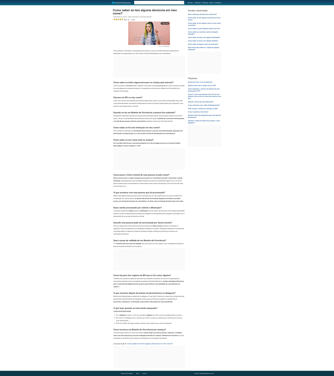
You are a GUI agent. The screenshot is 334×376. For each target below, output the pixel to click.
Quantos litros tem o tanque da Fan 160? (202, 85)
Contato (144, 373)
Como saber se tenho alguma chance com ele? (204, 28)
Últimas (211, 2)
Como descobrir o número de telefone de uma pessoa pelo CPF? (203, 90)
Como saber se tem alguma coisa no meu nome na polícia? (204, 24)
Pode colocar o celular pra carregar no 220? (203, 108)
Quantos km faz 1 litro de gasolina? (200, 82)
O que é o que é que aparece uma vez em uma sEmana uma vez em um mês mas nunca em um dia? (204, 96)
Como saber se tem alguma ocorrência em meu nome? (204, 19)
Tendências (197, 2)
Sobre (137, 373)
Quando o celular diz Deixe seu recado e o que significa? (204, 122)
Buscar (182, 2)
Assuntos (190, 2)
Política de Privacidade (127, 373)
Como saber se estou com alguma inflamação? (204, 37)
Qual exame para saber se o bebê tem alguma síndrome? (203, 48)
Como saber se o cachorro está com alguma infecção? (203, 33)
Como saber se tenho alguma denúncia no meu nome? (150, 343)
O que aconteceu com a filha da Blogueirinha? (204, 105)
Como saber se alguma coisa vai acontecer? (203, 44)
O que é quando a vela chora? (198, 112)
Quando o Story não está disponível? (200, 102)
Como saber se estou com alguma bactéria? (203, 41)
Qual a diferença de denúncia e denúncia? (202, 14)
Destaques (218, 2)
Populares (205, 2)
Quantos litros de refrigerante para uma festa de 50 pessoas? (204, 116)
